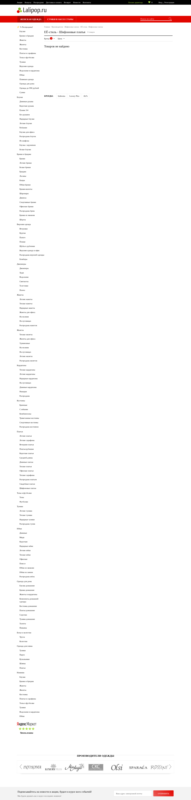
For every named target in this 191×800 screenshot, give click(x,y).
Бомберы (23, 259)
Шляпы (22, 663)
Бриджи (22, 172)
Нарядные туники (27, 520)
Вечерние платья (26, 445)
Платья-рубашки (26, 449)
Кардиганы (21, 365)
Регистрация (169, 3)
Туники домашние (27, 619)
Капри (22, 180)
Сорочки (23, 615)
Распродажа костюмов (28, 427)
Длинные (23, 533)
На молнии (24, 317)
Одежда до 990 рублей (29, 88)
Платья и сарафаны (27, 53)
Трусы (22, 637)
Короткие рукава (26, 106)
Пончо (22, 290)
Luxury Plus (74, 96)
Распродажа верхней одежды (31, 255)
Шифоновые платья (27, 488)
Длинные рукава (26, 101)
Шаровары (24, 193)
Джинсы (22, 198)
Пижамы (23, 628)
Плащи (22, 242)
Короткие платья (26, 453)
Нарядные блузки (26, 119)
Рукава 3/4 (23, 110)
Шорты (22, 220)
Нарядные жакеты (27, 308)
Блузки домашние (27, 586)
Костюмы (23, 49)
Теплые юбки (25, 555)
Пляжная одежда (26, 79)
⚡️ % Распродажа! (25, 27)
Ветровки (23, 229)
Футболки (23, 502)
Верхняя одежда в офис (29, 250)
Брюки (22, 159)
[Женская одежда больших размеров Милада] (74, 767)
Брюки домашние (26, 590)
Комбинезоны (25, 414)
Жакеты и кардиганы (28, 594)
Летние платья (25, 436)
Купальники (24, 659)
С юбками (23, 409)
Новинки (20, 673)
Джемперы (21, 264)
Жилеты (22, 44)
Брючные (23, 405)
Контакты (87, 2)
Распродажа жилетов (28, 361)
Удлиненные (24, 343)
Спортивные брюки (27, 202)
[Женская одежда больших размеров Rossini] (159, 767)
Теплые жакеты (25, 304)
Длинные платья (26, 462)
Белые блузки (25, 149)
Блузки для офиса (26, 132)
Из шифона (24, 141)
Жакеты (22, 40)
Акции (19, 2)
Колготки (23, 641)
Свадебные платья (27, 484)
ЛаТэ (85, 96)
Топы (21, 497)
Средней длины (26, 458)
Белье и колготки (24, 633)
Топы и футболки (26, 57)
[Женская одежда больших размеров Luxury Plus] (53, 767)
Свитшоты (23, 281)
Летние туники (25, 511)
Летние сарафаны (26, 440)
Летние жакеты (25, 299)
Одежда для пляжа (24, 646)
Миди (21, 537)
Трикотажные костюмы (29, 418)
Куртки (22, 233)
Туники (22, 62)
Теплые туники (25, 515)
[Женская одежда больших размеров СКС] (95, 767)
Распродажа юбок (27, 577)
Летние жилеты (25, 356)
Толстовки (23, 286)
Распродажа (39, 2)
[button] (21, 766)
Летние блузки (25, 123)
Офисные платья (26, 471)
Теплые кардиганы (27, 370)
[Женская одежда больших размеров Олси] (117, 767)
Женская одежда (30, 19)
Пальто (22, 237)
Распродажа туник (27, 524)
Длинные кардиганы (28, 387)
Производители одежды (95, 755)
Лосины (22, 176)
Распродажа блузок (27, 136)
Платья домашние (27, 610)
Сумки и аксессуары (60, 19)
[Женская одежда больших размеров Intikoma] (32, 767)
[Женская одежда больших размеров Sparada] (138, 767)
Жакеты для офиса (27, 312)
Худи (21, 273)
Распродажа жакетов (28, 325)
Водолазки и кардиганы (29, 71)
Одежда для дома (26, 84)
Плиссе (22, 564)
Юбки (21, 75)
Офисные (23, 559)
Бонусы (28, 2)
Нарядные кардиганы (28, 378)
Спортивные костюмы (28, 422)
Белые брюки (25, 167)
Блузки (22, 31)
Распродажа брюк (27, 211)
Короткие (23, 542)
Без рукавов (24, 115)
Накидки (23, 392)
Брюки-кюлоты (25, 189)
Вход (160, 3)
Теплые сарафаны (26, 475)
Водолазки (23, 277)
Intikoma (61, 96)
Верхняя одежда (26, 66)
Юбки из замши (26, 572)
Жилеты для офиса (27, 339)
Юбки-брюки (25, 185)
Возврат (67, 2)
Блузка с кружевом (27, 145)
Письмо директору (135, 3)
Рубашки (23, 128)
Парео (22, 655)
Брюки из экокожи (27, 215)
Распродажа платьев (28, 479)
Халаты (22, 624)
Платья (20, 432)
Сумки (22, 92)
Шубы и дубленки (27, 246)
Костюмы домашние (28, 606)
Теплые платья (25, 466)
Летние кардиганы (27, 374)
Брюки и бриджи (26, 36)
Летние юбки (25, 550)
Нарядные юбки (26, 546)
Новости (76, 2)
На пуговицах (25, 321)
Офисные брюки (26, 206)
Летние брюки (25, 163)
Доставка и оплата (54, 2)
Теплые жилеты (25, 335)
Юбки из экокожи (26, 568)
